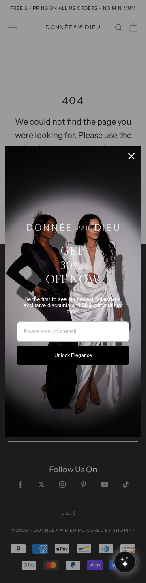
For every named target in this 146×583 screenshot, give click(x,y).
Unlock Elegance (73, 355)
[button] (124, 561)
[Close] (131, 156)
